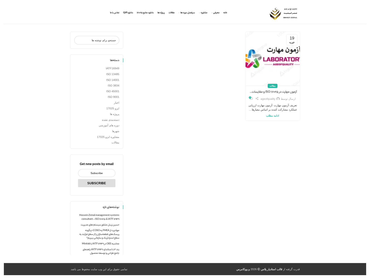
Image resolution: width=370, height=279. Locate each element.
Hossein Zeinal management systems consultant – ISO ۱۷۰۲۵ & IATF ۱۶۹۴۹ (99, 217)
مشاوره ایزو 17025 (108, 136)
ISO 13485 (112, 74)
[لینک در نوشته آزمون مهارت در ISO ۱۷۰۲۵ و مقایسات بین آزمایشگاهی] (273, 59)
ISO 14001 (112, 79)
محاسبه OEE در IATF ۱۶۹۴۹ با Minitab (100, 244)
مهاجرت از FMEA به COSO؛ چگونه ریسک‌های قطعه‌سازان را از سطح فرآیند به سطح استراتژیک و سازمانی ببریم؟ (99, 234)
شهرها (115, 131)
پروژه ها (114, 114)
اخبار (116, 102)
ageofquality (268, 98)
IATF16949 (112, 68)
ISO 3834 (113, 85)
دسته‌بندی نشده (110, 119)
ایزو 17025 (112, 108)
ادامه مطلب (272, 115)
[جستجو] (78, 40)
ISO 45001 (112, 91)
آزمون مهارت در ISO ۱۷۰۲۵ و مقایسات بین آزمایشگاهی (274, 92)
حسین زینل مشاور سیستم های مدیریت (100, 225)
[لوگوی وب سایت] (283, 13)
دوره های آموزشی (109, 125)
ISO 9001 (113, 96)
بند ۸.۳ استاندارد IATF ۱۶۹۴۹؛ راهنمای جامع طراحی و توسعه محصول (101, 251)
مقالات (273, 86)
